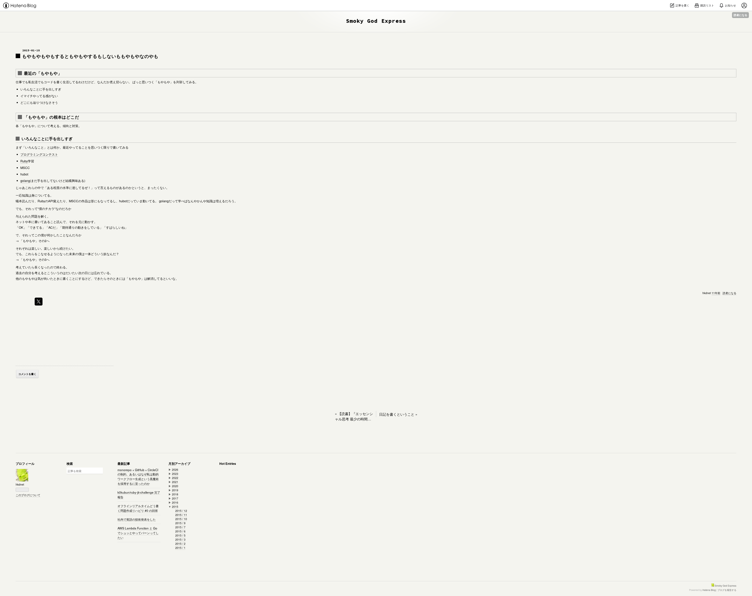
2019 (175, 490)
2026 (175, 469)
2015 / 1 (180, 548)
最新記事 (124, 463)
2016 (175, 502)
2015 (175, 506)
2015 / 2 (180, 543)
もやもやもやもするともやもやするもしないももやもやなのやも (90, 56)
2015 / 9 (180, 523)
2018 (175, 494)
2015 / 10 (181, 519)
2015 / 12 (181, 511)
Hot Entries (227, 463)
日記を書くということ (398, 414)
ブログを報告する (727, 589)
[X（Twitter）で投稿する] (38, 302)
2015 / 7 (180, 527)
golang (25, 180)
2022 (175, 478)
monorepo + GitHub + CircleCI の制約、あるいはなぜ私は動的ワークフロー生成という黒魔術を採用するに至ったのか (138, 477)
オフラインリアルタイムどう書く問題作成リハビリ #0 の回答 (138, 508)
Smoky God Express (376, 20)
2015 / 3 (180, 539)
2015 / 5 (180, 535)
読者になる (740, 15)
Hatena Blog (709, 589)
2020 (175, 486)
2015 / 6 (180, 531)
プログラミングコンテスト (39, 154)
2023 (175, 474)
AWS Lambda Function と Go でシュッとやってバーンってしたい (138, 533)
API (50, 201)
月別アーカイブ (179, 463)
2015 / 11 (181, 515)
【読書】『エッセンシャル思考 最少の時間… (354, 416)
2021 (175, 482)
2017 (175, 498)
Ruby (24, 161)
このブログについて (28, 495)
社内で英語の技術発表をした (137, 519)
